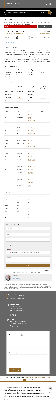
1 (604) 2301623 (16, 278)
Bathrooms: (8, 192)
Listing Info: (8, 83)
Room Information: (11, 107)
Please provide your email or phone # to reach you (18, 245)
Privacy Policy (28, 377)
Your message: (13, 353)
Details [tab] (6, 42)
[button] (10, 315)
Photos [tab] (12, 42)
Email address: (14, 346)
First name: (12, 339)
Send (27, 265)
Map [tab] (17, 42)
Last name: (32, 339)
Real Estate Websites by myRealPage (41, 377)
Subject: (8, 249)
